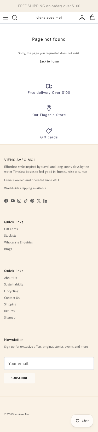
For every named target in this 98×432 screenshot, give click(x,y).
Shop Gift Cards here (73, 8)
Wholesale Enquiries (18, 242)
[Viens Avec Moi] (49, 17)
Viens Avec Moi (21, 414)
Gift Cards (11, 229)
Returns (9, 311)
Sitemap (9, 317)
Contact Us (12, 298)
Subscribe (19, 377)
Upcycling (11, 291)
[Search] (17, 17)
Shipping (10, 304)
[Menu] (5, 17)
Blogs (8, 249)
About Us (10, 278)
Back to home (49, 61)
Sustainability (13, 284)
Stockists (10, 235)
